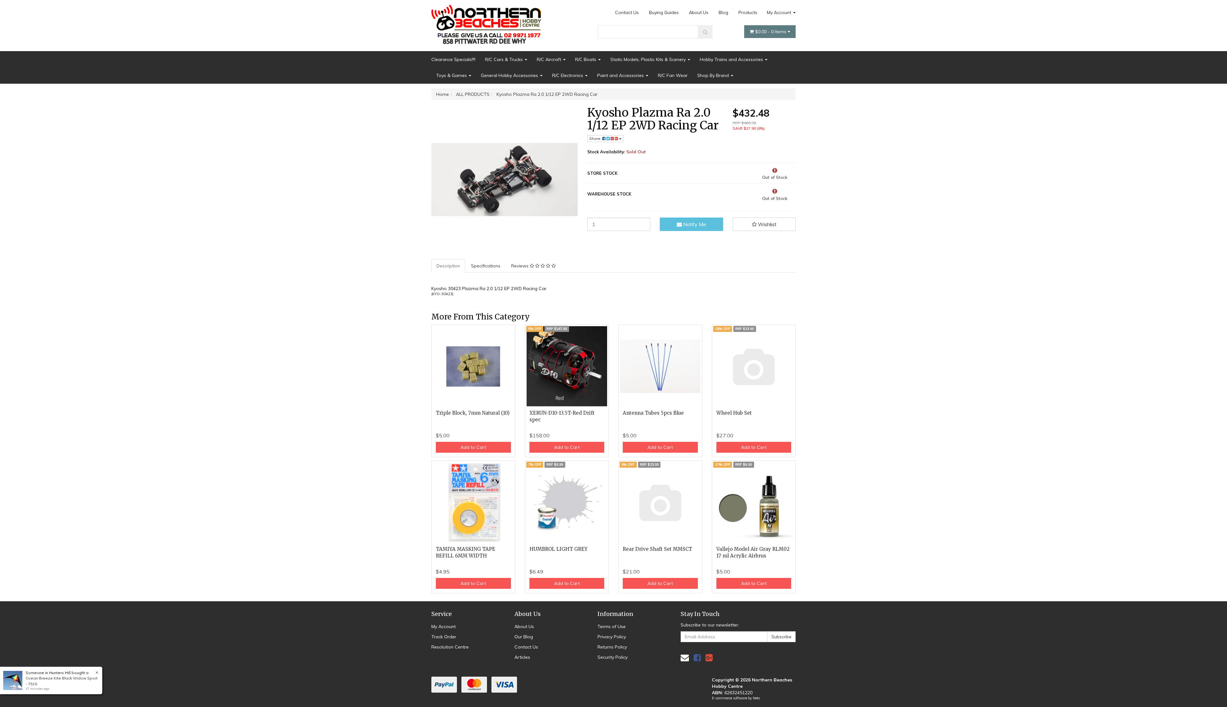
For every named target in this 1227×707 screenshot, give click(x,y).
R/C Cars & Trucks (504, 59)
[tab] (448, 266)
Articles (522, 657)
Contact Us (627, 12)
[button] (764, 224)
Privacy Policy (612, 637)
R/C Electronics (568, 75)
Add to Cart (473, 447)
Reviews (520, 266)
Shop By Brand (713, 75)
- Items (771, 32)
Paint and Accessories (621, 75)
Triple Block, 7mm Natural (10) (473, 413)
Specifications (485, 266)
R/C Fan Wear (673, 75)
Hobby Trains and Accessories (732, 59)
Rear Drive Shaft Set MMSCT (657, 549)
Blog (723, 12)
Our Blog (523, 637)
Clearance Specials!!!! (453, 59)
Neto (756, 698)
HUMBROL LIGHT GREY (558, 549)
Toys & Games (452, 75)
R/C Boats (586, 59)
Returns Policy (612, 647)
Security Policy (613, 657)
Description (448, 266)
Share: (595, 138)
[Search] (705, 32)
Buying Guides (664, 12)
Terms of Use (612, 626)
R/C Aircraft (549, 59)
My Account (779, 12)
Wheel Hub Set (734, 413)
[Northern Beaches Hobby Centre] (488, 22)
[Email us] (685, 657)
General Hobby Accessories (510, 75)
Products (747, 12)
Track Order (443, 637)
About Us (698, 12)
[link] (697, 657)
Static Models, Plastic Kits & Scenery (648, 59)
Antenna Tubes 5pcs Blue (653, 413)
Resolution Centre (450, 647)
